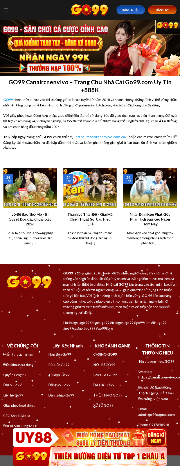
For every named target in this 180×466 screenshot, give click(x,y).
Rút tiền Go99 (58, 364)
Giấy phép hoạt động (19, 405)
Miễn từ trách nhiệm (18, 354)
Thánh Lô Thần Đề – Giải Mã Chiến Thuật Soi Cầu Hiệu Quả (90, 219)
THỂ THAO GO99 (107, 395)
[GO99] (90, 10)
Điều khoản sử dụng (18, 364)
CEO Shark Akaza (16, 415)
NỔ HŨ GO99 (104, 364)
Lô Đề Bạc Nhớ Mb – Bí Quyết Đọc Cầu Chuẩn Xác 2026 (30, 219)
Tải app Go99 (58, 375)
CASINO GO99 (105, 354)
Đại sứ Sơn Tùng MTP (20, 426)
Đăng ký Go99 (59, 385)
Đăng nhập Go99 (61, 395)
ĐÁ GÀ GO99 (103, 385)
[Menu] (6, 9)
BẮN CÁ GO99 (105, 375)
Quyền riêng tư (14, 375)
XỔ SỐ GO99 (103, 405)
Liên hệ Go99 (13, 395)
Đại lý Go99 (12, 385)
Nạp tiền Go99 (59, 354)
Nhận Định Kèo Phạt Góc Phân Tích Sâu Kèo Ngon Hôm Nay (150, 219)
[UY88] (90, 437)
